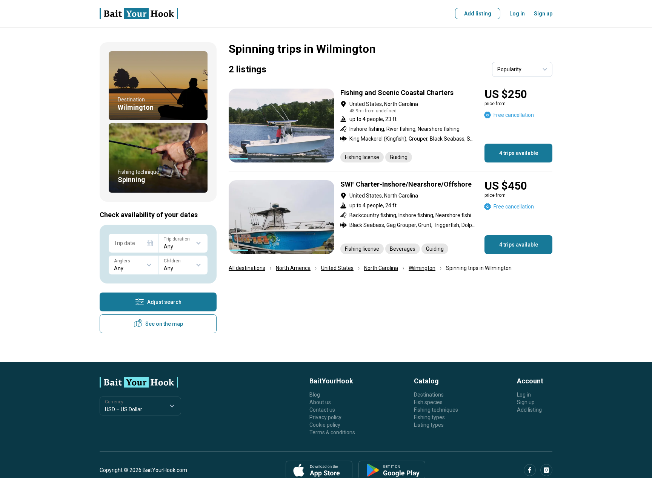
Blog (314, 395)
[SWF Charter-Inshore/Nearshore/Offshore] (390, 217)
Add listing (477, 14)
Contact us (322, 410)
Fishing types (429, 417)
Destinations (429, 395)
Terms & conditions (332, 432)
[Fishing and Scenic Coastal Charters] (390, 126)
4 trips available (518, 153)
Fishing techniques (436, 410)
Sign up (543, 14)
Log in (517, 14)
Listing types (429, 425)
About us (320, 402)
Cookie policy (324, 425)
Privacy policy (325, 417)
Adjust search (164, 302)
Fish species (428, 402)
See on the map (164, 324)
